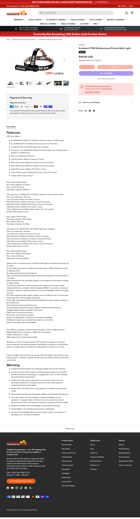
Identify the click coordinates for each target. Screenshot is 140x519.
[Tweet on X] (86, 111)
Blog (92, 449)
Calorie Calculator (97, 457)
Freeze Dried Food (69, 453)
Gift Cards (122, 6)
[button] (132, 12)
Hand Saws (66, 469)
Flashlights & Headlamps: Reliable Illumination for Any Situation (24, 39)
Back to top (70, 429)
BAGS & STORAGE (68, 24)
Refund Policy (124, 449)
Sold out (115, 67)
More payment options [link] (106, 78)
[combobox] (76, 12)
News (131, 6)
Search (121, 445)
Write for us (94, 465)
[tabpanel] (38, 273)
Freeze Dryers (67, 457)
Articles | (9, 510)
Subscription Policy (126, 461)
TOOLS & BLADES (77, 20)
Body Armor (66, 477)
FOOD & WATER (35, 20)
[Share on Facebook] (90, 111)
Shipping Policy (124, 453)
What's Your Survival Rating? (21, 481)
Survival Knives (67, 465)
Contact (93, 469)
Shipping (82, 60)
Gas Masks (66, 449)
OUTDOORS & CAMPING (55, 20)
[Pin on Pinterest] (94, 111)
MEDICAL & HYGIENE (48, 24)
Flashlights (66, 473)
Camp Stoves (67, 461)
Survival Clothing (68, 486)
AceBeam (82, 45)
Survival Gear (67, 445)
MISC (95, 24)
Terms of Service (125, 465)
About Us (93, 453)
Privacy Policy (124, 457)
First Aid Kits (66, 481)
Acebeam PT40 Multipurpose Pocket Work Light (50, 39)
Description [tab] (11, 126)
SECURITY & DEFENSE (115, 20)
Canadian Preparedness (30, 510)
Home (8, 39)
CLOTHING (84, 24)
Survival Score (95, 461)
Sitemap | (15, 510)
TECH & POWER (95, 20)
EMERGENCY (19, 20)
